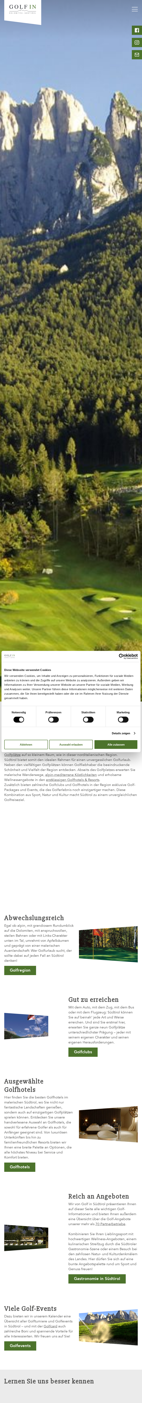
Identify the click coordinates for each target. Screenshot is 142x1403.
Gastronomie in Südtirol (97, 1279)
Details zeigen (121, 733)
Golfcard (50, 1326)
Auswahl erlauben (71, 744)
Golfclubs (83, 1052)
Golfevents (20, 1346)
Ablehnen (26, 744)
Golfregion (20, 970)
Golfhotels (20, 1167)
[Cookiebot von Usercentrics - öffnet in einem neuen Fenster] (121, 656)
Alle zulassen (116, 744)
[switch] (53, 720)
